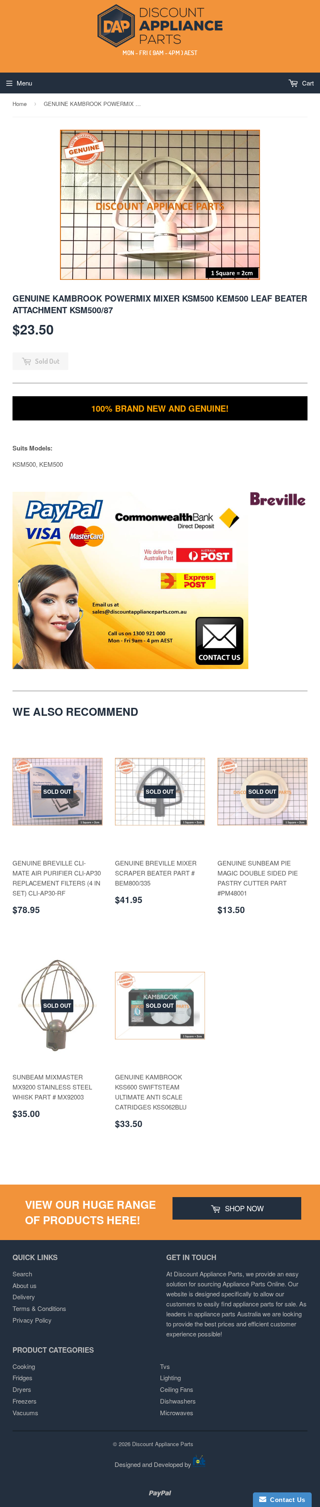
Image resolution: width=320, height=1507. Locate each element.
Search (22, 1273)
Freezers (24, 1400)
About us (24, 1285)
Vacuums (25, 1412)
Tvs (165, 1366)
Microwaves (176, 1412)
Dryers (21, 1389)
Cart (307, 82)
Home (19, 104)
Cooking (23, 1366)
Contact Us (285, 1499)
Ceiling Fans (176, 1389)
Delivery (23, 1296)
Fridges (22, 1377)
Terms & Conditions (39, 1308)
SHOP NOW (243, 1208)
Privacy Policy (32, 1320)
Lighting (170, 1377)
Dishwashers (178, 1400)
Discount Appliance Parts (162, 1444)
